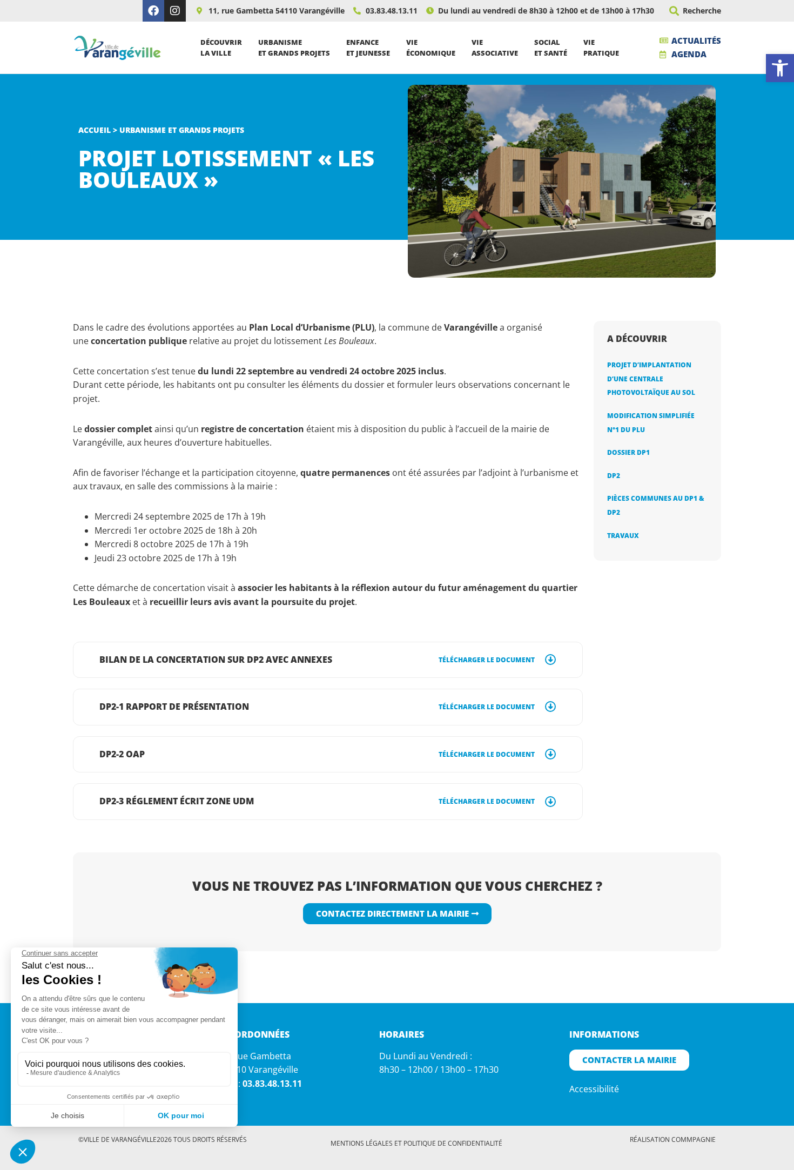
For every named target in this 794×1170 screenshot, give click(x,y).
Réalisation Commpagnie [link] (673, 1139)
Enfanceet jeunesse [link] (368, 47)
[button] (674, 11)
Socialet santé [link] (550, 47)
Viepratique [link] (601, 47)
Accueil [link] (94, 130)
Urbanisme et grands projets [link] (181, 130)
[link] (780, 68)
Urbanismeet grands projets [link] (294, 47)
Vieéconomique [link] (430, 47)
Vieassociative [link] (495, 47)
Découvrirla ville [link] (221, 47)
